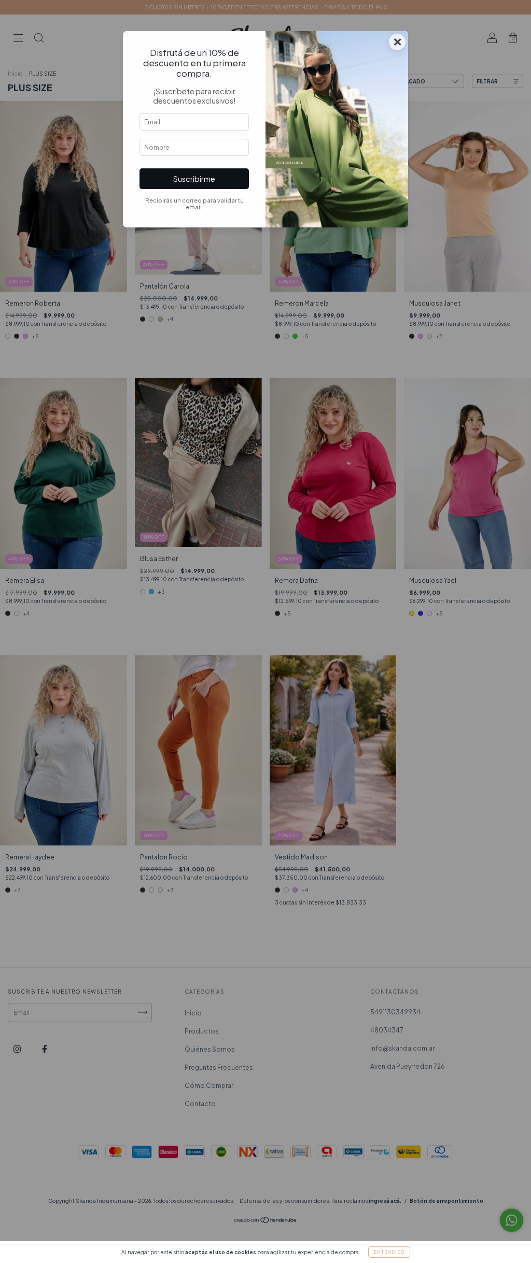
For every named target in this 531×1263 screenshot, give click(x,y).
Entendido (389, 1252)
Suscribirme (194, 178)
